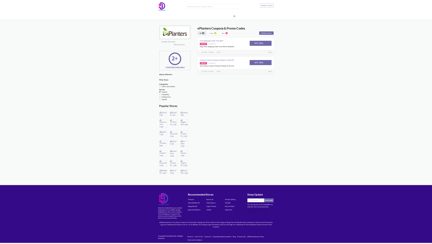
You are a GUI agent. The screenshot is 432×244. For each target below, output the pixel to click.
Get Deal (259, 43)
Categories (218, 16)
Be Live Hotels (229, 206)
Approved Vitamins (194, 210)
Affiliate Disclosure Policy (255, 237)
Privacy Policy (241, 237)
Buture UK (209, 199)
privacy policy (264, 207)
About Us (190, 237)
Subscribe (269, 200)
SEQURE (228, 203)
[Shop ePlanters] (175, 33)
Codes (212, 33)
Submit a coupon (266, 33)
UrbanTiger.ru (211, 203)
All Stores (204, 16)
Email (270, 52)
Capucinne (228, 210)
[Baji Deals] (162, 6)
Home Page (192, 16)
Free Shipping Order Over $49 (211, 41)
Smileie (208, 210)
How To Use (199, 237)
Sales (224, 33)
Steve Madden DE (194, 203)
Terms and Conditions (194, 240)
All (202, 33)
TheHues (191, 199)
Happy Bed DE (192, 206)
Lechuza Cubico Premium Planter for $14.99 (217, 60)
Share (218, 52)
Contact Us (207, 237)
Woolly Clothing (230, 199)
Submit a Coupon (266, 5)
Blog (228, 16)
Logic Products (211, 206)
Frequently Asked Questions (222, 237)
